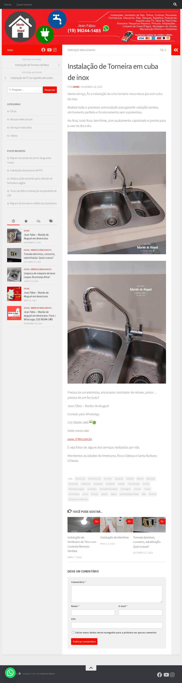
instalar (121, 483)
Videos (13, 135)
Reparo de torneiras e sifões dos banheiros (33, 203)
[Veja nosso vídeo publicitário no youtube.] (49, 50)
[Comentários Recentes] (38, 221)
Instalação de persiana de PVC (26, 170)
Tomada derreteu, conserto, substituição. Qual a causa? (147, 541)
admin (76, 86)
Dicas (13, 111)
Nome (75, 606)
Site (73, 618)
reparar (104, 494)
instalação (98, 483)
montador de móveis (108, 489)
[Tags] (50, 221)
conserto (130, 478)
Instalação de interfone (114, 537)
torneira (152, 494)
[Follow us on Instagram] (55, 50)
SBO (144, 494)
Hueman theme (47, 673)
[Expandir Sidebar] (175, 50)
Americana (80, 478)
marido (146, 483)
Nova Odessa (74, 494)
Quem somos (24, 4)
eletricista (151, 478)
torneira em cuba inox (78, 499)
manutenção (133, 483)
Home (7, 4)
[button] (10, 672)
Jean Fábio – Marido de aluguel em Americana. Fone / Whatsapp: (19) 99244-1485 (40, 315)
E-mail (123, 606)
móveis (147, 489)
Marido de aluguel (76, 489)
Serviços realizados (81, 50)
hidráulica (85, 483)
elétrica (140, 478)
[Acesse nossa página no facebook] (43, 50)
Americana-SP (95, 478)
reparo (113, 494)
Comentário (78, 582)
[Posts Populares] (26, 221)
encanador (73, 483)
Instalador (110, 483)
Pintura (94, 494)
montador (91, 489)
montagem (126, 489)
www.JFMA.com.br (80, 439)
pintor (85, 494)
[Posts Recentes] (13, 221)
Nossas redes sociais (21, 119)
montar (137, 489)
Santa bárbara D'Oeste (129, 494)
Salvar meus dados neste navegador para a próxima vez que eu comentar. (116, 632)
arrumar (108, 478)
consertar (119, 478)
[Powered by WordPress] (19, 674)
